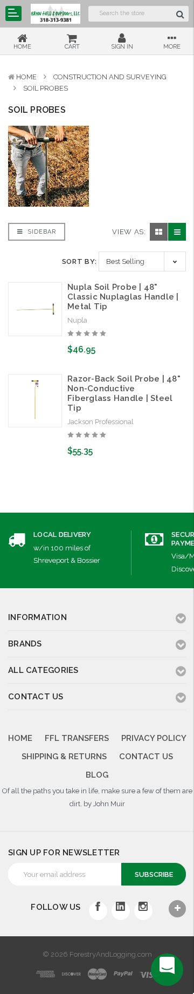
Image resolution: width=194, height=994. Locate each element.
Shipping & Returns (64, 756)
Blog (97, 775)
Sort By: (79, 261)
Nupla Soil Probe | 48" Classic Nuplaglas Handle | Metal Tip (123, 296)
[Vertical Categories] (13, 13)
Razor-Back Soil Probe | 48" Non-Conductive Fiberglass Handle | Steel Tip (124, 393)
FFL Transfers (77, 738)
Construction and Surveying (110, 77)
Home (26, 77)
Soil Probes (45, 88)
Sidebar (40, 231)
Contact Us (146, 756)
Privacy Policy (153, 738)
